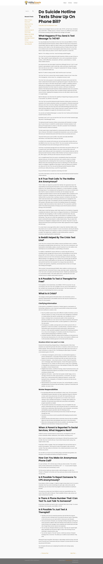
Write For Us (69, 560)
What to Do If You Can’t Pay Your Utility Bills (29, 26)
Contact (75, 2)
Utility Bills (41, 25)
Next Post (74, 553)
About (65, 2)
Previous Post (44, 553)
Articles (70, 2)
